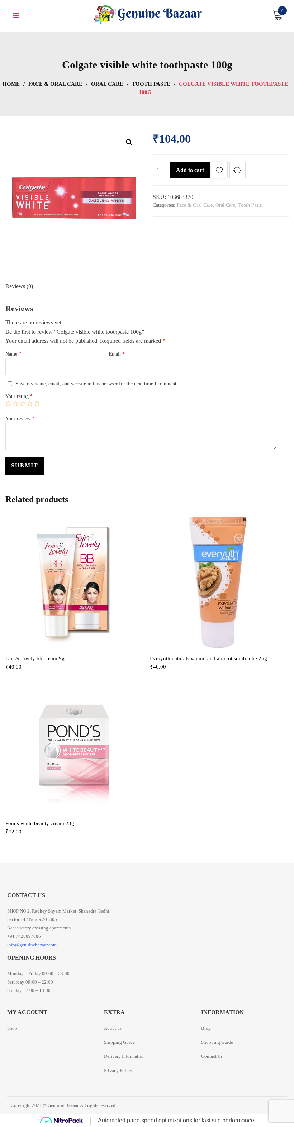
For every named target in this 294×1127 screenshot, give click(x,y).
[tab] (19, 286)
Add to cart (190, 170)
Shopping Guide (217, 1042)
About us (113, 1028)
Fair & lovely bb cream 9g (35, 658)
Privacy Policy (118, 1070)
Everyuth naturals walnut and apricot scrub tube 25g (208, 658)
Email (117, 354)
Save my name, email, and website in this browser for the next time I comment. (97, 383)
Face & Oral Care (55, 84)
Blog (206, 1028)
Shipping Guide (119, 1042)
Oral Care (107, 84)
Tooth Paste (151, 84)
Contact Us (212, 1056)
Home (11, 84)
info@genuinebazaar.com (32, 944)
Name (13, 354)
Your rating (19, 396)
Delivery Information (124, 1056)
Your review (19, 418)
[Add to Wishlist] (220, 171)
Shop (12, 1028)
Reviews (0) (19, 286)
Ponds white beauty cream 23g (39, 823)
